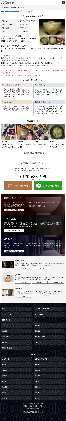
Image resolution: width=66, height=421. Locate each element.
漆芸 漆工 (5, 392)
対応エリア (38, 342)
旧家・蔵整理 (6, 336)
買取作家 (4, 342)
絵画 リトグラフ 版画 (41, 359)
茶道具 (28, 24)
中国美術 (4, 370)
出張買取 (23, 282)
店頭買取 (39, 282)
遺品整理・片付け (40, 336)
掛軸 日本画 (5, 359)
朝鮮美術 (22, 24)
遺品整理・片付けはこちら (14, 251)
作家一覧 (41, 268)
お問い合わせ (6, 320)
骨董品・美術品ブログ (8, 348)
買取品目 (23, 268)
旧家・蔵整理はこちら (14, 230)
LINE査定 (5, 325)
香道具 (37, 381)
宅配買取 (56, 282)
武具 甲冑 (5, 387)
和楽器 (37, 392)
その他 (37, 398)
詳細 (24, 296)
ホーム (4, 308)
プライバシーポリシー (8, 314)
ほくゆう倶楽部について (42, 308)
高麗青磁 (7, 56)
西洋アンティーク (7, 398)
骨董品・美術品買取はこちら (14, 210)
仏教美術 (4, 375)
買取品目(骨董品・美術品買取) (33, 153)
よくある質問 (39, 314)
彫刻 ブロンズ (39, 387)
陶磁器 (37, 364)
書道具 (4, 381)
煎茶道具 (37, 375)
